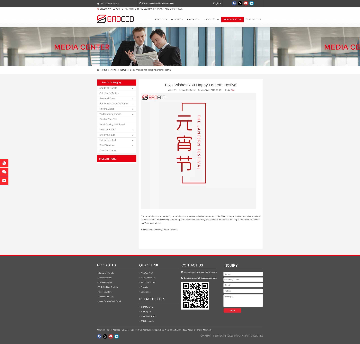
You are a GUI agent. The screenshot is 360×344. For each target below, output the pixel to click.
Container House (107, 150)
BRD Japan (146, 312)
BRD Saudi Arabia (149, 316)
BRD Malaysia (147, 307)
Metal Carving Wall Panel (112, 124)
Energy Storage (107, 135)
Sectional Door (105, 277)
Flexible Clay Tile (108, 119)
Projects (144, 287)
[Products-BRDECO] (198, 208)
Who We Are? (147, 273)
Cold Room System (109, 93)
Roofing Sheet (106, 109)
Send (232, 310)
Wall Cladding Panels (110, 114)
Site (232, 90)
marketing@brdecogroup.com (161, 3)
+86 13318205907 (209, 272)
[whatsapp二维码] (195, 296)
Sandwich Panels (108, 88)
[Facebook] (234, 3)
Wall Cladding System (108, 287)
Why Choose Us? (148, 277)
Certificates (146, 292)
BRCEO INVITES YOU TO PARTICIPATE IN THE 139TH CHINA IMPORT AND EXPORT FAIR (141, 9)
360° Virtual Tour (148, 282)
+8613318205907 (111, 4)
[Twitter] (240, 3)
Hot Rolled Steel (107, 140)
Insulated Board (107, 129)
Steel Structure (106, 145)
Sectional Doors (107, 98)
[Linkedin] (251, 3)
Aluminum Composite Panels (114, 103)
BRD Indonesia (147, 321)
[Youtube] (246, 3)
